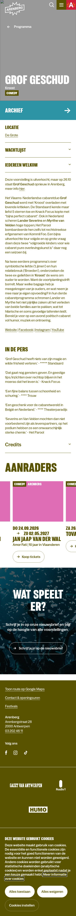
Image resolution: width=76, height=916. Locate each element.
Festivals (11, 706)
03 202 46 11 (14, 731)
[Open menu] (61, 5)
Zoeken (52, 5)
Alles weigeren (52, 891)
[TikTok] (25, 752)
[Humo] (38, 810)
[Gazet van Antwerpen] (26, 785)
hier (22, 188)
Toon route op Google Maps (25, 689)
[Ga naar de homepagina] (14, 9)
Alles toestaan (19, 891)
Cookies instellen (22, 905)
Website (11, 330)
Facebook (26, 330)
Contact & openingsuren (22, 698)
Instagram (42, 330)
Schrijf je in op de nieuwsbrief (40, 648)
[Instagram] (15, 752)
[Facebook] (6, 752)
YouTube (58, 330)
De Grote (11, 135)
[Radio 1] (60, 785)
